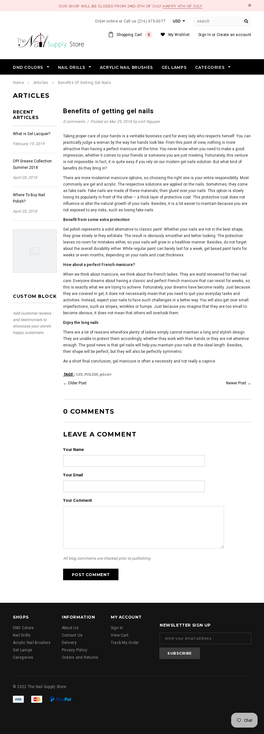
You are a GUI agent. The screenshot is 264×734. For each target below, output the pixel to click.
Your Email (73, 475)
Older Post (77, 383)
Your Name (73, 449)
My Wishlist (179, 34)
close (249, 5)
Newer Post (236, 383)
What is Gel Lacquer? (31, 134)
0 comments (74, 121)
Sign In (204, 34)
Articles (40, 82)
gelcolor (105, 374)
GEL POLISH (87, 374)
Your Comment (77, 500)
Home (18, 82)
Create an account (234, 34)
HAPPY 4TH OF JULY (182, 6)
